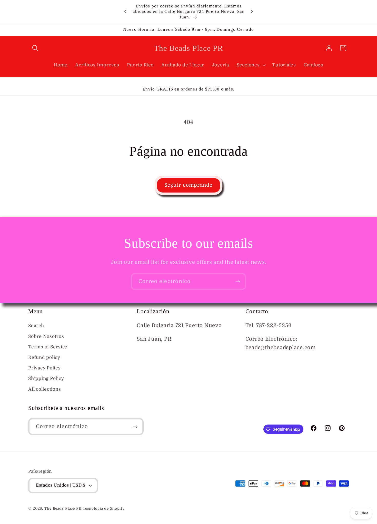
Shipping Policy (46, 378)
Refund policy (44, 357)
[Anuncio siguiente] (251, 11)
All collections (44, 389)
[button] (35, 48)
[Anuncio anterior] (125, 11)
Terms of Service (47, 346)
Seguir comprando (188, 185)
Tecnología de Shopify (104, 509)
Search (36, 325)
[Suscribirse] (238, 281)
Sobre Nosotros (46, 336)
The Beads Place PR (63, 509)
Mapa (144, 353)
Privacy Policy (44, 367)
